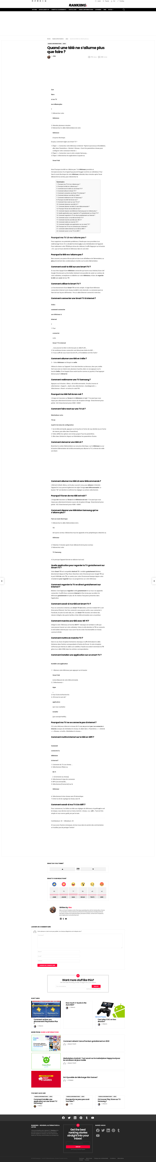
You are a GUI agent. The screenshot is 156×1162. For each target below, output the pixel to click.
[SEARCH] (124, 9)
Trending (121, 1)
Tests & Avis (72, 9)
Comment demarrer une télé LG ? (68, 204)
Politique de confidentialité (101, 1158)
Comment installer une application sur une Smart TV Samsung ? (45, 1101)
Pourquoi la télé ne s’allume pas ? (68, 186)
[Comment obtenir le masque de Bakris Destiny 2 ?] (154, 581)
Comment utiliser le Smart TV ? (67, 191)
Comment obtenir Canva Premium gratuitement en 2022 (86, 1041)
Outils (110, 9)
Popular (107, 1)
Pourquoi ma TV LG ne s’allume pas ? (69, 184)
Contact (87, 1160)
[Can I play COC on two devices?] (110, 1009)
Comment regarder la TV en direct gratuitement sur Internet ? (77, 215)
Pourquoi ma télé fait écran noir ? (68, 200)
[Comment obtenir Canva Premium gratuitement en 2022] (46, 1043)
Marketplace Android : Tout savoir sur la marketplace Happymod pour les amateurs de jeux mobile (91, 1059)
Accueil (34, 9)
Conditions (113, 1158)
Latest (99, 1)
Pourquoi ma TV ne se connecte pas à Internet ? (73, 226)
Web (105, 9)
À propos (81, 1158)
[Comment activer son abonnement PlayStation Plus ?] (46, 1009)
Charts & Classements (58, 9)
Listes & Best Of (44, 9)
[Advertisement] (78, 23)
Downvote (93, 869)
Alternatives (120, 1158)
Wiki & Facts (89, 1158)
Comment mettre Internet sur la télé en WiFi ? (72, 228)
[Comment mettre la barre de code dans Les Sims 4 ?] (2, 581)
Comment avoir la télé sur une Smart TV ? (70, 188)
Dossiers (98, 9)
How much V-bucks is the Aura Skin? (76, 1004)
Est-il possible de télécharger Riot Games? (80, 1077)
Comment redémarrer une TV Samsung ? (70, 197)
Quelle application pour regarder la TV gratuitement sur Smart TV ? (79, 213)
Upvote (62, 869)
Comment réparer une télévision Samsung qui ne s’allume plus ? (78, 211)
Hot (114, 1)
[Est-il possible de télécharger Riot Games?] (46, 1079)
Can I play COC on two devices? (107, 1020)
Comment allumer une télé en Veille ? (69, 195)
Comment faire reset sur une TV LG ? (69, 202)
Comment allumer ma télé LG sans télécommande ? (74, 206)
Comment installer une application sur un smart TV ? (74, 224)
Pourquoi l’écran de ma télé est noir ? (70, 208)
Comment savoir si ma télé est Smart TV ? (71, 217)
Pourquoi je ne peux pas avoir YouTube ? (77, 1100)
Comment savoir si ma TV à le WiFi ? (69, 231)
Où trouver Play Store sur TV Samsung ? (109, 1100)
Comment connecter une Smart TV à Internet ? (71, 193)
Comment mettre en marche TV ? (68, 222)
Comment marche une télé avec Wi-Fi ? (70, 220)
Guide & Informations (86, 9)
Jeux (50, 1096)
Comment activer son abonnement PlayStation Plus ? (46, 1021)
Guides (81, 1160)
